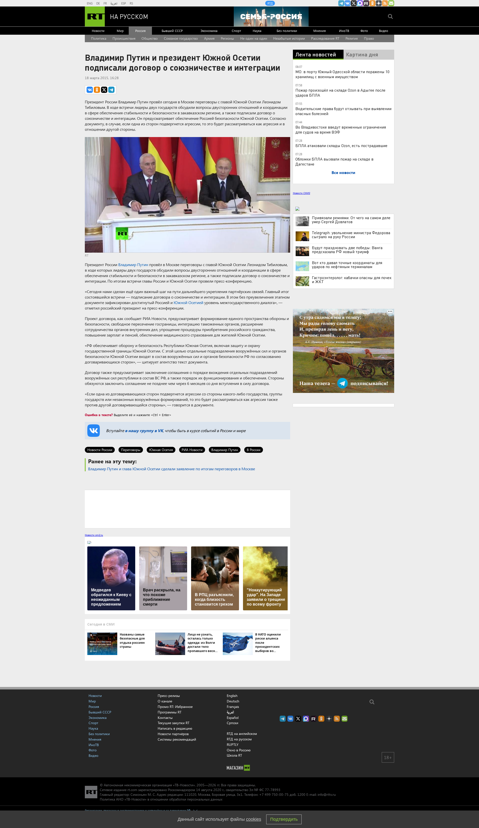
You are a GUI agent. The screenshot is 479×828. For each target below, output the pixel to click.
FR (105, 3)
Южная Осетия (161, 449)
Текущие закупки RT (173, 722)
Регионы (227, 38)
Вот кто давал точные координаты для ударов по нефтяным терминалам (347, 265)
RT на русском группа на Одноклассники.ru (372, 3)
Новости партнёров (173, 733)
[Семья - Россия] (271, 16)
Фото (364, 30)
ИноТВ (344, 30)
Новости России (99, 449)
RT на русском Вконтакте (348, 3)
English (232, 695)
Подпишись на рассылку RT (391, 3)
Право (369, 38)
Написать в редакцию (175, 728)
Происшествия (124, 38)
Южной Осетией (188, 302)
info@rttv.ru (327, 794)
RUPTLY (233, 744)
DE (98, 3)
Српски (232, 723)
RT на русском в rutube (366, 3)
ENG (90, 3)
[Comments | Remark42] (187, 508)
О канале (165, 701)
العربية (114, 3)
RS (131, 3)
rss (385, 3)
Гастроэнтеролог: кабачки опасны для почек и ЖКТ (351, 280)
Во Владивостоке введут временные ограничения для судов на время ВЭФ (340, 129)
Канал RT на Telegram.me (341, 3)
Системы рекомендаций (177, 739)
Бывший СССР (172, 30)
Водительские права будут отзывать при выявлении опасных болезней (343, 111)
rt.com (132, 789)
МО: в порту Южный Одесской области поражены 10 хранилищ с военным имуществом (342, 74)
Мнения (319, 30)
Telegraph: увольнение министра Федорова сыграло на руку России (351, 235)
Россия (140, 30)
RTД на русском (239, 739)
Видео (383, 30)
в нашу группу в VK (144, 430)
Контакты (165, 717)
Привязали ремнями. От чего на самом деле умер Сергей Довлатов (351, 220)
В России (253, 449)
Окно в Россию (238, 750)
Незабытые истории (289, 38)
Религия (352, 38)
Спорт (236, 30)
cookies (253, 819)
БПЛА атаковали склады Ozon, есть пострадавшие (341, 145)
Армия (209, 38)
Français (233, 706)
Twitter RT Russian (354, 3)
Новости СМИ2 (301, 193)
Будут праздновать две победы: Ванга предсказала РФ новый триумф (347, 250)
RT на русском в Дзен (379, 3)
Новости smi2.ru (94, 535)
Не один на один (253, 38)
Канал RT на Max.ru (360, 3)
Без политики (287, 30)
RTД (270, 3)
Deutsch (233, 701)
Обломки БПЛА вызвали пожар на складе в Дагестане (334, 161)
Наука (257, 30)
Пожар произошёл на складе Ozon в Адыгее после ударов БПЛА (340, 92)
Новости (98, 30)
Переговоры (130, 449)
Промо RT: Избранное (175, 706)
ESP (123, 3)
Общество (149, 38)
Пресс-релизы (169, 695)
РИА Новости (192, 449)
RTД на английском (242, 733)
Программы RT (169, 712)
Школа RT (234, 755)
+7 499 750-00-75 (274, 794)
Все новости (343, 172)
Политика (98, 38)
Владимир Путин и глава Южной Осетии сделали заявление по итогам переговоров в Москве (171, 468)
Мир (120, 30)
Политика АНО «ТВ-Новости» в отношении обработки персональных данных (161, 799)
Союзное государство (181, 38)
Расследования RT (325, 38)
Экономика (209, 30)
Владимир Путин (133, 264)
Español (233, 717)
